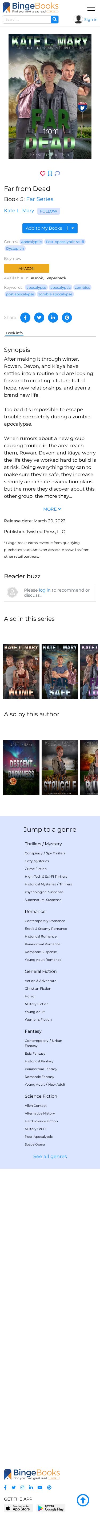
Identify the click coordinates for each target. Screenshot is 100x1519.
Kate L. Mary (19, 211)
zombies (82, 287)
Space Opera (35, 1144)
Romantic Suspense (41, 952)
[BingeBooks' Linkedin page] (31, 1487)
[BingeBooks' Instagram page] (22, 1487)
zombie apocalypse (55, 294)
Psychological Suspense (44, 892)
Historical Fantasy (39, 1061)
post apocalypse (20, 294)
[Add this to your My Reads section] (50, 174)
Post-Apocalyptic (39, 1137)
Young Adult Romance (43, 960)
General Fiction (41, 971)
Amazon (27, 268)
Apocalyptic (31, 242)
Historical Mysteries (40, 884)
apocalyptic (60, 287)
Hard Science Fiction (41, 1121)
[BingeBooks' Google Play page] (50, 1507)
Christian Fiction (38, 988)
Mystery (53, 843)
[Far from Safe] (60, 663)
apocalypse (36, 287)
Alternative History (40, 1113)
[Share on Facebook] (25, 318)
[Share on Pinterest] (67, 318)
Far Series (39, 199)
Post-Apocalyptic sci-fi (65, 242)
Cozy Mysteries (37, 861)
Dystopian (15, 248)
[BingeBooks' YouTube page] (40, 1487)
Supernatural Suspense (43, 900)
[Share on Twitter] (39, 318)
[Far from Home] (21, 663)
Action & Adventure (40, 981)
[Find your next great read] (31, 7)
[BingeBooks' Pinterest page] (49, 1487)
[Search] (54, 19)
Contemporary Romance (45, 921)
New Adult (56, 1084)
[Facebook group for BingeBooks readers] (5, 1487)
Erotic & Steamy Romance (46, 929)
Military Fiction (37, 1004)
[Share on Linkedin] (53, 318)
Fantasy (33, 1031)
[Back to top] (83, 1500)
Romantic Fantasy (39, 1077)
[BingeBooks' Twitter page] (13, 1487)
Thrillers (33, 843)
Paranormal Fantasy (41, 1069)
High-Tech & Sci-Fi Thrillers (46, 876)
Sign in (90, 19)
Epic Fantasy (35, 1053)
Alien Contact (36, 1106)
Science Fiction (41, 1096)
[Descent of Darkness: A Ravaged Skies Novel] (21, 759)
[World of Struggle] (60, 759)
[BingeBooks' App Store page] (18, 1508)
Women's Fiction (38, 1019)
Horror (30, 996)
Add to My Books (44, 228)
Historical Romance (41, 936)
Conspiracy (34, 853)
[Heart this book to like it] (42, 173)
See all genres (50, 1156)
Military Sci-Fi (35, 1129)
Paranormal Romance (42, 944)
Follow (48, 211)
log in (45, 590)
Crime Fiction (36, 869)
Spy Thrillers (55, 853)
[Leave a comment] (57, 173)
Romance (35, 911)
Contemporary (37, 1041)
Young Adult (35, 1012)
